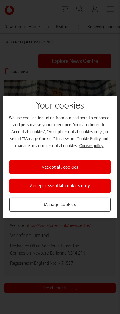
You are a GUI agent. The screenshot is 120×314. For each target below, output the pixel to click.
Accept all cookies (60, 167)
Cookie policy (91, 145)
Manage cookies (60, 204)
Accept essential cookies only (60, 185)
